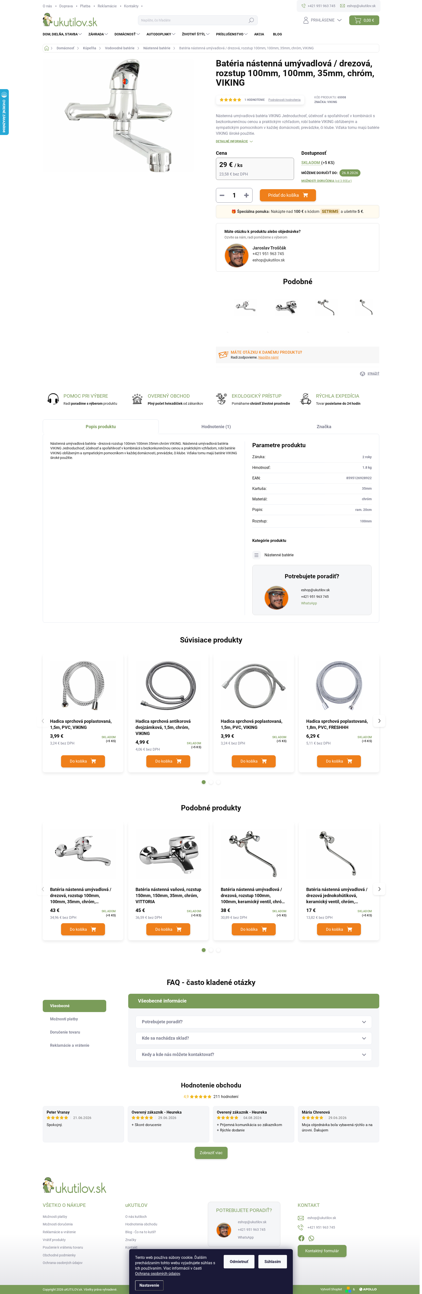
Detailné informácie (232, 141)
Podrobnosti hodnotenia (284, 100)
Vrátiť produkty (54, 1240)
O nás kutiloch (136, 1217)
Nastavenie (149, 1285)
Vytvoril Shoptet (331, 1289)
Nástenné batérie (279, 555)
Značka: (325, 102)
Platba (85, 6)
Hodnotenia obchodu (141, 1224)
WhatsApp (309, 603)
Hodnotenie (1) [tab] (216, 426)
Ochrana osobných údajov (157, 1273)
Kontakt (131, 1247)
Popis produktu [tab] (101, 426)
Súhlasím (272, 1261)
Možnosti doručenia (326, 181)
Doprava (66, 6)
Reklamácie (107, 6)
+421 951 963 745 (268, 253)
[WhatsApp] (311, 1237)
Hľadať (251, 20)
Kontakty (131, 6)
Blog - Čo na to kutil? (140, 1232)
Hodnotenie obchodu (211, 1085)
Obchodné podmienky (59, 1255)
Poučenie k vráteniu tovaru (63, 1247)
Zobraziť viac (211, 1152)
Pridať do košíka (283, 195)
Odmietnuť (239, 1261)
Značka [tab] (324, 426)
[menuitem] (63, 34)
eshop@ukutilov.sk (269, 260)
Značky (130, 1240)
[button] (203, 782)
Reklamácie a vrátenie (59, 1232)
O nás (47, 6)
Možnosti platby (55, 1217)
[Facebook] (301, 1237)
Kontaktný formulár (322, 1251)
